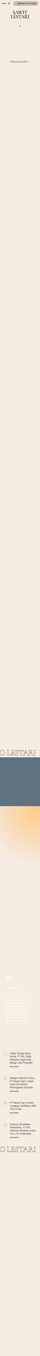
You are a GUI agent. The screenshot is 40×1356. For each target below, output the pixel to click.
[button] (6, 3)
